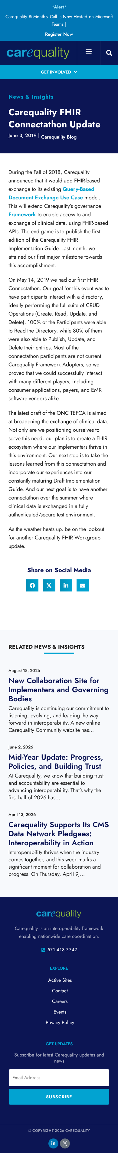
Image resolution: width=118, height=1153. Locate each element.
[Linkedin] (53, 1143)
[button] (88, 51)
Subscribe (59, 1097)
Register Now (59, 34)
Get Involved (56, 72)
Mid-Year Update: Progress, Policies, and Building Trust (55, 761)
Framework (22, 214)
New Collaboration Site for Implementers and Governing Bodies (58, 689)
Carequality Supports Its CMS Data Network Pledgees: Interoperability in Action (58, 833)
